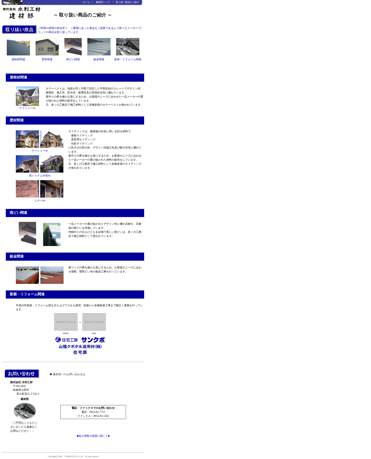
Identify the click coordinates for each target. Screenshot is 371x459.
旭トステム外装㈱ (40, 175)
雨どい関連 (73, 59)
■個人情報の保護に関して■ (93, 435)
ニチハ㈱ (39, 200)
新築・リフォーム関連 (127, 59)
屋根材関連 (18, 59)
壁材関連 (47, 59)
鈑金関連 (99, 59)
